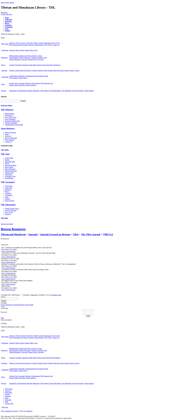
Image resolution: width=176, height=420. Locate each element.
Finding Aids (23, 56)
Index (7, 398)
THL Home (5, 44)
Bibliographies (14, 56)
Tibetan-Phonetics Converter (18, 59)
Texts (35, 50)
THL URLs (48, 45)
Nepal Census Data (43, 65)
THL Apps (5, 154)
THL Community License (9, 411)
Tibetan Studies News (12, 208)
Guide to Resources (45, 43)
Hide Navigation (6, 320)
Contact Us (55, 45)
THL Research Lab (46, 83)
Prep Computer (20, 83)
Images (27, 50)
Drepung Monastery (33, 91)
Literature (4, 70)
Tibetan (33, 85)
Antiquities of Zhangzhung (17, 91)
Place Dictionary (55, 65)
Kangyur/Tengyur (25, 70)
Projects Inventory (78, 91)
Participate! (8, 392)
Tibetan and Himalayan (13, 234)
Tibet (76, 234)
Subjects (35, 56)
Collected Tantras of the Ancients (42, 70)
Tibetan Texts (9, 173)
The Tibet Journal (90, 234)
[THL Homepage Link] (4, 12)
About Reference (8, 128)
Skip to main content (7, 2)
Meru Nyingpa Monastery (53, 91)
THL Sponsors (9, 140)
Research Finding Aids (12, 121)
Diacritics (22, 85)
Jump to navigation (7, 224)
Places (30, 56)
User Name (4, 308)
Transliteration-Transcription (14, 124)
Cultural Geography (15, 65)
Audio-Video (9, 158)
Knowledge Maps (10, 117)
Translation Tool (10, 176)
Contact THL (9, 403)
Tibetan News (22, 78)
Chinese (16, 85)
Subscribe (8, 400)
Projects (3, 91)
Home (31, 305)
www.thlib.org (27, 411)
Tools (3, 84)
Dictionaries (9, 115)
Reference (4, 58)
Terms (40, 56)
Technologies (35, 83)
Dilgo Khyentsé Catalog (61, 70)
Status (7, 134)
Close (2, 37)
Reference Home (6, 105)
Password (4, 312)
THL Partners (13, 78)
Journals (32, 234)
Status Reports (39, 45)
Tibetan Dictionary (25, 58)
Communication (30, 76)
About (27, 305)
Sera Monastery (67, 91)
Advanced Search (19, 305)
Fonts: (11, 85)
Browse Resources (13, 229)
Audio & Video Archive (17, 50)
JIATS (42, 91)
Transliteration (13, 58)
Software (28, 83)
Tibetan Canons (14, 70)
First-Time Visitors (32, 43)
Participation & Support (20, 45)
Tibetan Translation (11, 123)
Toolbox (12, 83)
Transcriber (8, 174)
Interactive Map (27, 65)
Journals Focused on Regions (55, 234)
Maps (32, 50)
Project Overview (10, 132)
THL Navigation (8, 182)
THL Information (8, 205)
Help (10, 45)
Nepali (28, 85)
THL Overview (21, 43)
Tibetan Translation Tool (39, 58)
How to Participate (11, 138)
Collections (4, 50)
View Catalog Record (8, 251)
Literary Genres (74, 70)
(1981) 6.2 (108, 234)
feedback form (56, 295)
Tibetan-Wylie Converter (36, 59)
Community (5, 77)
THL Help (4, 218)
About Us (12, 43)
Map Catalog (9, 167)
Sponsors (31, 45)
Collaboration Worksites (17, 76)
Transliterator (9, 178)
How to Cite (56, 43)
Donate (7, 394)
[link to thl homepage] (5, 407)
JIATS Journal (9, 201)
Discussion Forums (42, 76)
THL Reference (7, 110)
